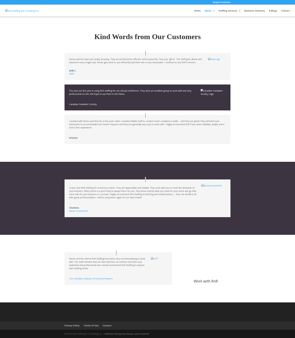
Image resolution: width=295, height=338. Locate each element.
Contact (285, 11)
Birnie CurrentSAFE (78, 210)
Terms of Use (91, 325)
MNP (71, 73)
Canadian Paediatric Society (83, 104)
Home (197, 11)
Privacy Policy (72, 325)
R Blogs (273, 11)
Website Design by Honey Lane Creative (127, 333)
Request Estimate (221, 2)
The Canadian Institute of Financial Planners (91, 278)
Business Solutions (254, 11)
